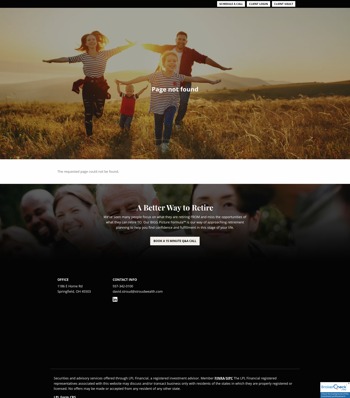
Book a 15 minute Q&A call (174, 241)
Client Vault (283, 4)
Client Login (258, 4)
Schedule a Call (231, 4)
